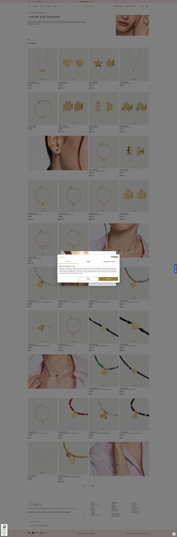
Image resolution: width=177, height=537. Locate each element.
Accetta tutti (108, 278)
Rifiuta (88, 278)
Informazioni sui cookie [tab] (109, 261)
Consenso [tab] (67, 261)
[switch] (4, 534)
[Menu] (6, 525)
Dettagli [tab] (88, 261)
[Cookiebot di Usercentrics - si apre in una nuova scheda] (112, 257)
